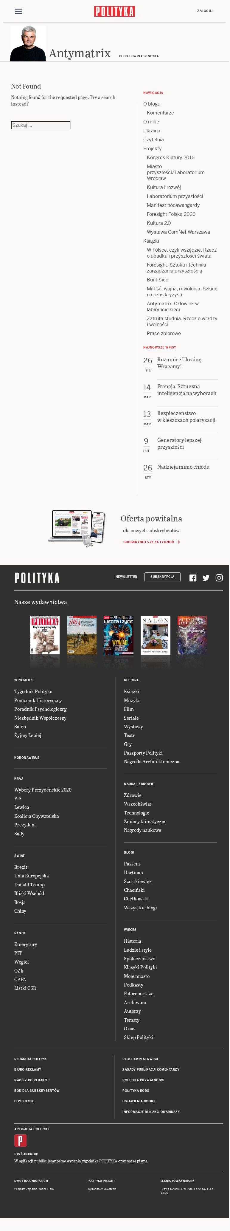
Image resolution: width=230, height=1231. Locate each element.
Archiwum (135, 1002)
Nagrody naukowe (142, 829)
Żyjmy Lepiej (27, 735)
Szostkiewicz (138, 881)
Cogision (31, 1189)
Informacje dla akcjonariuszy (151, 1112)
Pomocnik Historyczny (38, 700)
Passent (132, 863)
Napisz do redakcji (31, 1080)
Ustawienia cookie (139, 1101)
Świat (19, 856)
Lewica (21, 806)
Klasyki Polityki (140, 967)
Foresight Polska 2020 (171, 214)
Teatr (129, 735)
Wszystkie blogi (140, 907)
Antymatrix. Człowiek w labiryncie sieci (173, 307)
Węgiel (21, 961)
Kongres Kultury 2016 (171, 157)
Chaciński (134, 889)
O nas (129, 1028)
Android (30, 1154)
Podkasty (133, 984)
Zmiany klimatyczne (145, 821)
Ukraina (151, 131)
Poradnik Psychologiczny (40, 708)
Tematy (131, 1019)
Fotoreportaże (138, 993)
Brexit (20, 866)
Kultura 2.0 (159, 223)
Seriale (131, 717)
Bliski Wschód (29, 893)
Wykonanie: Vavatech (102, 1189)
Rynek (20, 933)
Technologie (136, 812)
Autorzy (132, 1010)
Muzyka (132, 700)
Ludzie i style (138, 949)
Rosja (20, 902)
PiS (17, 798)
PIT (18, 953)
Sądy (19, 833)
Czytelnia (153, 140)
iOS (17, 1154)
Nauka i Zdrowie (139, 784)
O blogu (151, 104)
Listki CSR (25, 987)
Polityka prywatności (143, 1080)
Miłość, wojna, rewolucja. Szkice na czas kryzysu (182, 292)
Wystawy (133, 726)
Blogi (129, 852)
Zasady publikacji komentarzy (150, 1069)
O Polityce (24, 1101)
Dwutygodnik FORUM (31, 1181)
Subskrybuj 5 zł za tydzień (148, 542)
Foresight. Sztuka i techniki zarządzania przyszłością (176, 268)
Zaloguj (205, 11)
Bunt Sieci (158, 280)
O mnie (151, 122)
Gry (128, 744)
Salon (20, 726)
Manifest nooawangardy (173, 205)
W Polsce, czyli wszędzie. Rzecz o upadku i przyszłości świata (182, 253)
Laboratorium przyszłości (175, 196)
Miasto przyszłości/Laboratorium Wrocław (176, 172)
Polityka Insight (101, 1181)
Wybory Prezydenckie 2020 (43, 789)
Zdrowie (133, 795)
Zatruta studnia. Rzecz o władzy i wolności (182, 321)
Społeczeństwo (139, 958)
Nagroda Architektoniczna (151, 761)
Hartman (133, 872)
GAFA (20, 979)
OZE (19, 970)
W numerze (24, 680)
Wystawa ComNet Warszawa (178, 232)
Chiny (20, 910)
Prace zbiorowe (164, 333)
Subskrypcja (162, 577)
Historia (132, 940)
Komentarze (160, 113)
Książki (151, 241)
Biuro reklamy (27, 1069)
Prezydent (25, 824)
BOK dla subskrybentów (37, 1091)
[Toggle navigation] (18, 11)
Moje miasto (137, 976)
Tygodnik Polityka (33, 691)
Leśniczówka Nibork (177, 1181)
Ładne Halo (46, 1189)
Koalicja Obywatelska (36, 815)
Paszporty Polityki (143, 752)
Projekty (152, 148)
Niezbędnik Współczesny (40, 717)
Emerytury (25, 944)
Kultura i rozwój (164, 187)
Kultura (131, 680)
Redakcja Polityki (31, 1059)
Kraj (18, 779)
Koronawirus (27, 758)
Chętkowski (136, 898)
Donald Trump (29, 884)
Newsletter (126, 577)
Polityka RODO (136, 1091)
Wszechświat (137, 803)
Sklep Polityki (138, 1037)
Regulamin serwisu (140, 1059)
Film (129, 708)
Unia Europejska (31, 875)
